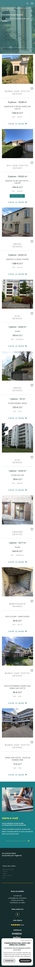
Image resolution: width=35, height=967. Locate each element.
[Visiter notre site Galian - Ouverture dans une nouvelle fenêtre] (17, 937)
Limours (5, 871)
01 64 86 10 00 (17, 896)
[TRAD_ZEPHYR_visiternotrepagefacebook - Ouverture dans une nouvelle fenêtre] (17, 914)
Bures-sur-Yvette (8, 869)
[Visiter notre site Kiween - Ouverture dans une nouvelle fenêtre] (17, 934)
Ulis (4, 877)
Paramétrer (9, 961)
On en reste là (25, 940)
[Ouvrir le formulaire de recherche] (27, 3)
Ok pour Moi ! (25, 961)
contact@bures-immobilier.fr (17, 898)
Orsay (5, 873)
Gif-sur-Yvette (7, 875)
